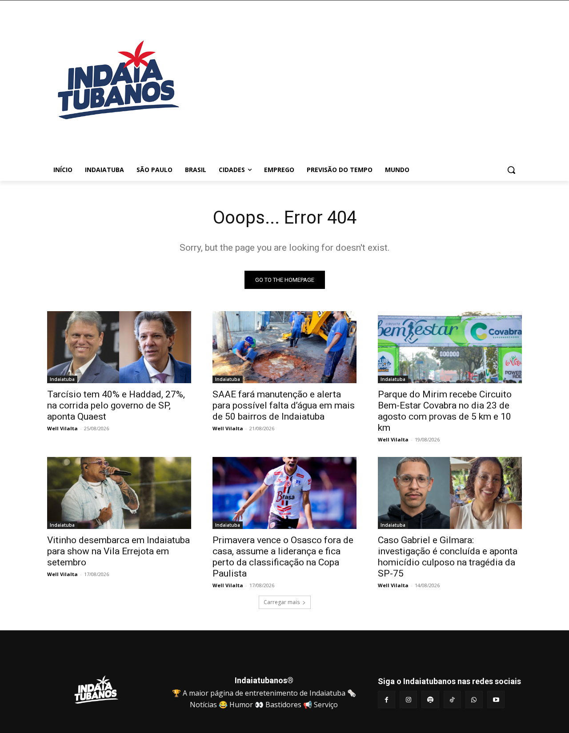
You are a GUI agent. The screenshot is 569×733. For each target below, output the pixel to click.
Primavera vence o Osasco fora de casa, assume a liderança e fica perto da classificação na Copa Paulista (282, 557)
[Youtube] (496, 699)
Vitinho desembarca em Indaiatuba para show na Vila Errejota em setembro (118, 551)
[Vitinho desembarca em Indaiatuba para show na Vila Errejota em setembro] (119, 493)
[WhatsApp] (474, 699)
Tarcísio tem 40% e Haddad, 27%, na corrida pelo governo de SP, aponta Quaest (116, 405)
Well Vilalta (62, 428)
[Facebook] (386, 699)
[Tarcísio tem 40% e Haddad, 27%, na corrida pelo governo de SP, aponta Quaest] (119, 347)
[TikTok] (452, 699)
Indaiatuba (62, 379)
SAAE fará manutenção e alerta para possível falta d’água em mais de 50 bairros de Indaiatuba (283, 405)
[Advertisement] (355, 84)
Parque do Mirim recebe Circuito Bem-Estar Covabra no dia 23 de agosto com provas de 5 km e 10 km (445, 411)
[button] (511, 169)
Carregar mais (282, 602)
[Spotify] (430, 699)
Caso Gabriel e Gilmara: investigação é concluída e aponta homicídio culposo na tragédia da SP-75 (447, 557)
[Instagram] (408, 699)
